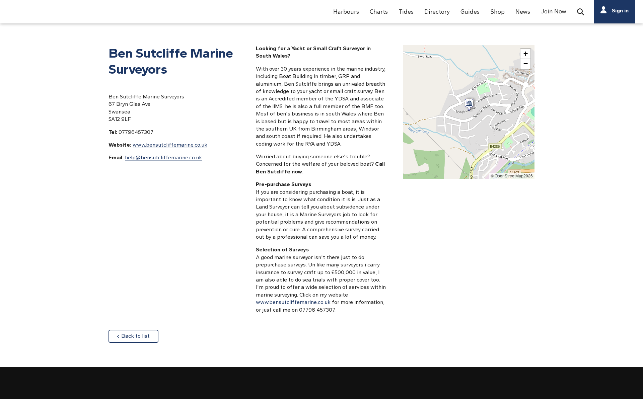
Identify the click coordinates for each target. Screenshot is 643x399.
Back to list (139, 335)
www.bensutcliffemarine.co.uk (293, 302)
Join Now (553, 11)
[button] (346, 11)
